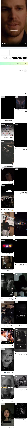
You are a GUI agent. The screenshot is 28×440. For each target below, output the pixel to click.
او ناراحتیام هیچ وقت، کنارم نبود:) (8, 138)
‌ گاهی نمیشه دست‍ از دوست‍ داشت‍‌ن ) (9, 271)
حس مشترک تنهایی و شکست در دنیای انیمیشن (22, 265)
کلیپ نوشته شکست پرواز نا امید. (22, 110)
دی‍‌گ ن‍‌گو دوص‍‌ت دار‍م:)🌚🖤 (8, 372)
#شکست (5, 57)
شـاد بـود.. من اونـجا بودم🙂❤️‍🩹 (8, 210)
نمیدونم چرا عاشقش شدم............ (9, 298)
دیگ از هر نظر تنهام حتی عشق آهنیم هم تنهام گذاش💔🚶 (8, 165)
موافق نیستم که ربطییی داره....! (9, 121)
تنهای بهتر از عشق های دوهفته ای (23, 326)
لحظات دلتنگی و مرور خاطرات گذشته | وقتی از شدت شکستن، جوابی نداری (22, 193)
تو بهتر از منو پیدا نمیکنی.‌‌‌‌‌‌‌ (9, 427)
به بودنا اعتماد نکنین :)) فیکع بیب (23, 420)
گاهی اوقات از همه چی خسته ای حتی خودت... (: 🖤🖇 (22, 390)
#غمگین (20, 57)
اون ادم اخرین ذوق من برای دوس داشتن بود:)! (8, 326)
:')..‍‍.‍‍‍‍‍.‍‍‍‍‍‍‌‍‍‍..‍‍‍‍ (26, 297)
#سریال (25, 59)
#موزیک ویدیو (15, 57)
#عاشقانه (25, 57)
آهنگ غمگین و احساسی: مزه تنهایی (22, 148)
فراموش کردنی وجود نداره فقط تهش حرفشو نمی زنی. (22, 353)
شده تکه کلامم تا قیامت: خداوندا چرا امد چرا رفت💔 (8, 254)
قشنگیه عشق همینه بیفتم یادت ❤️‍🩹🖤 (22, 237)
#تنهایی (10, 57)
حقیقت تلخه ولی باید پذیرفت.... (9, 400)
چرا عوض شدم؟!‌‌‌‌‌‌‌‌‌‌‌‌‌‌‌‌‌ (10, 236)
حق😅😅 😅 (11, 345)
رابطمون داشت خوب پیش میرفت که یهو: (8, 182)
